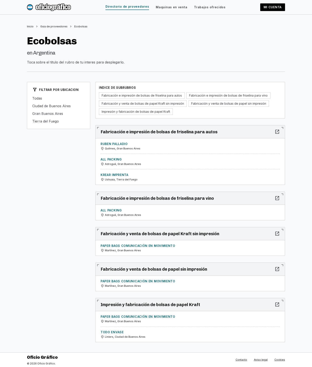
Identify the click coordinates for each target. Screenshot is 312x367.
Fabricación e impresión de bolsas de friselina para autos (142, 95)
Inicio (30, 26)
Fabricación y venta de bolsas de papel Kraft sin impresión (143, 103)
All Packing (111, 159)
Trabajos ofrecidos (210, 7)
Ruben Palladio (114, 144)
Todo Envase (112, 332)
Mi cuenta (273, 7)
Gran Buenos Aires (58, 113)
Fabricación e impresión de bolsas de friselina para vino (228, 95)
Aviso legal (261, 359)
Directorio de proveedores (127, 6)
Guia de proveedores (53, 26)
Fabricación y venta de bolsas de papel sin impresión (228, 103)
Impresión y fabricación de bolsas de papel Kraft (136, 111)
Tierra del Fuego (58, 121)
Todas (58, 98)
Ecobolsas (80, 26)
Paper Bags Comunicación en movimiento (138, 245)
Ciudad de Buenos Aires (58, 106)
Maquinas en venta (171, 7)
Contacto (241, 359)
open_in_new (277, 131)
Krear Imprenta (114, 175)
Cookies (279, 359)
